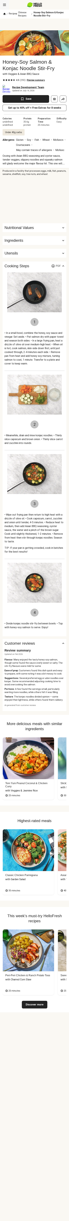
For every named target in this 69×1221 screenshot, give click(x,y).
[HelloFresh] (34, 4)
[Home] (4, 14)
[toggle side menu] (4, 5)
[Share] (63, 99)
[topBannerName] (34, 24)
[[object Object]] (54, 99)
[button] (34, 240)
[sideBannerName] (34, 199)
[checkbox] (4, 80)
